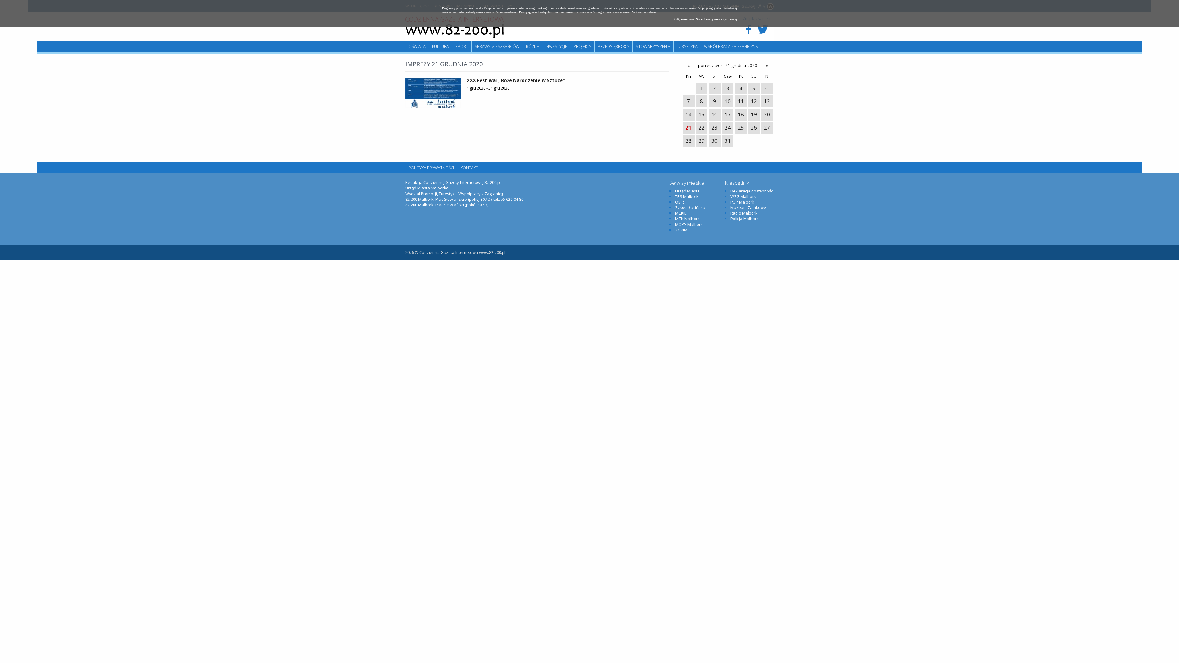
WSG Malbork (743, 196)
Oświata (417, 46)
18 (741, 114)
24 (728, 127)
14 (688, 114)
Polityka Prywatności (431, 167)
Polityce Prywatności (644, 12)
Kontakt (469, 167)
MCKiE (681, 213)
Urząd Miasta (687, 191)
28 (688, 140)
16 (714, 114)
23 (714, 127)
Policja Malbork (744, 218)
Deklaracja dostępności (752, 191)
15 (701, 114)
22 (701, 127)
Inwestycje (556, 46)
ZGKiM (681, 230)
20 (767, 114)
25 (741, 127)
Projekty (582, 46)
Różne (532, 46)
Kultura (440, 46)
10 (728, 101)
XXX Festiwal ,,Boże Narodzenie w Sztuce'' (516, 80)
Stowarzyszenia (653, 46)
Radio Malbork (743, 213)
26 (754, 127)
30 (714, 140)
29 (701, 140)
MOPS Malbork (689, 224)
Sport (461, 46)
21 (688, 127)
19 (754, 114)
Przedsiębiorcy (613, 46)
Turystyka (687, 46)
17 (728, 114)
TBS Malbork (686, 196)
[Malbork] (454, 28)
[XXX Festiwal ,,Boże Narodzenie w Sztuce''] (433, 93)
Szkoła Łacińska (690, 207)
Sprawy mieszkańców (497, 46)
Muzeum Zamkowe (748, 207)
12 (754, 101)
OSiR (679, 202)
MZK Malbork (687, 218)
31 (728, 140)
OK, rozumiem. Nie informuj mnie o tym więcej (705, 19)
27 (767, 127)
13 (767, 101)
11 (741, 101)
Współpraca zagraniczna (731, 46)
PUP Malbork (742, 202)
